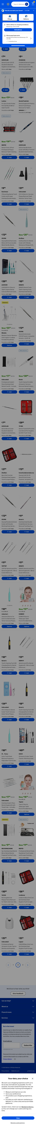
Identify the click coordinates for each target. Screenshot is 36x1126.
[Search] (26, 4)
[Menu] (3, 4)
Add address (18, 30)
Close (18, 1118)
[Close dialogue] (32, 1078)
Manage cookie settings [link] (18, 1123)
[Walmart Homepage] (8, 4)
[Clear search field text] (24, 4)
